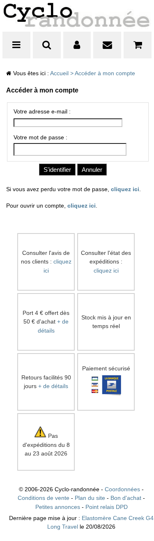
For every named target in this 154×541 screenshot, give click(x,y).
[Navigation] (16, 45)
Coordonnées (122, 489)
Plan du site (90, 498)
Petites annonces (57, 507)
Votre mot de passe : (40, 137)
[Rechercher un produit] (47, 45)
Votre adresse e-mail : (42, 112)
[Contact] (107, 45)
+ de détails (53, 386)
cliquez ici (125, 189)
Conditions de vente (43, 498)
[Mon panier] (138, 45)
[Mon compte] (77, 45)
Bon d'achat (125, 498)
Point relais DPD (106, 507)
